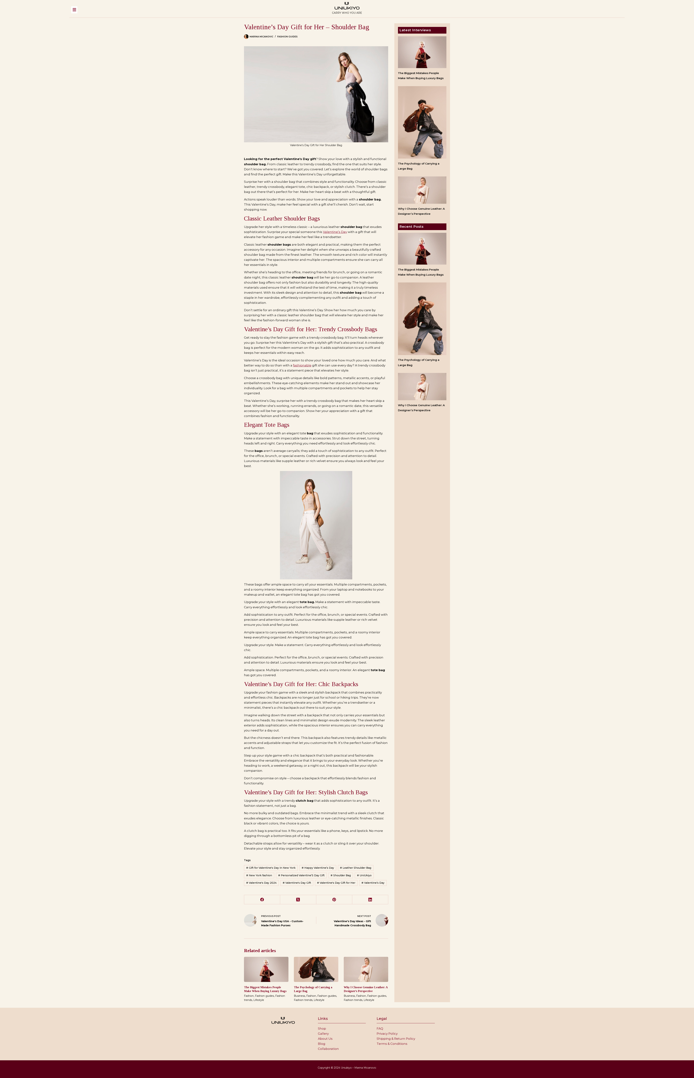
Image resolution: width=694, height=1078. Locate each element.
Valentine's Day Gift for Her (336, 882)
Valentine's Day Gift (297, 882)
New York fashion (259, 875)
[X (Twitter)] (298, 899)
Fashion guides (287, 36)
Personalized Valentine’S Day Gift (301, 875)
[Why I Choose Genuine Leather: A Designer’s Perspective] (366, 969)
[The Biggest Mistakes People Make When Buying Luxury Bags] (266, 969)
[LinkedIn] (370, 899)
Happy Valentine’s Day (318, 867)
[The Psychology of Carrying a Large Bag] (316, 969)
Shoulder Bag (341, 875)
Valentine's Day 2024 (261, 882)
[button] (174, 9)
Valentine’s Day (335, 232)
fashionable (302, 365)
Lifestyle (258, 1000)
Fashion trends (303, 1000)
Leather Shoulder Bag (355, 867)
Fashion (249, 995)
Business (299, 995)
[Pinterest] (334, 899)
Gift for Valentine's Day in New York (270, 867)
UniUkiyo (364, 875)
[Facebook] (262, 899)
